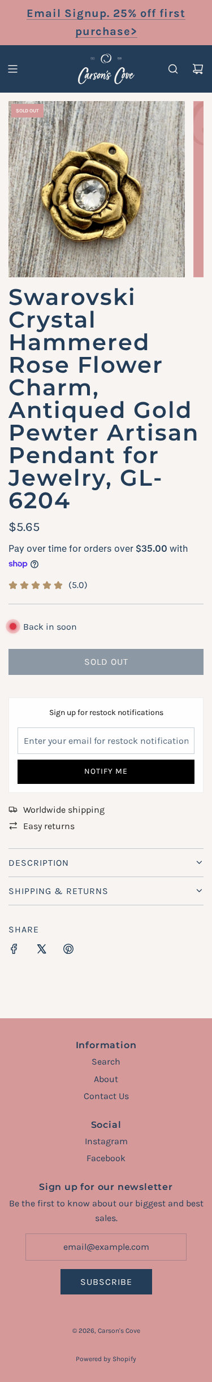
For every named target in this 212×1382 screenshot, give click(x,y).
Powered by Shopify (106, 1359)
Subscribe (106, 1281)
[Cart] (197, 68)
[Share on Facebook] (14, 951)
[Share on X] (41, 951)
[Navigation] (12, 68)
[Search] (173, 68)
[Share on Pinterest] (68, 951)
